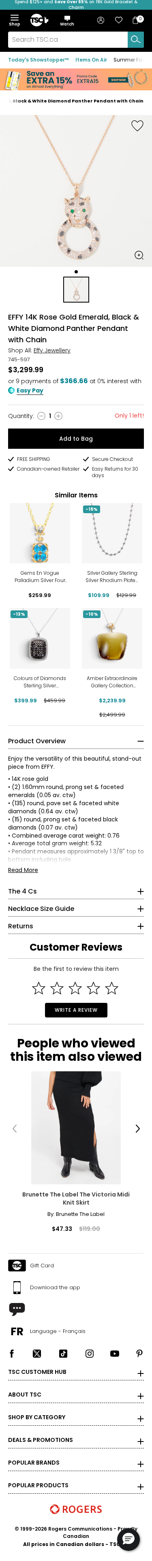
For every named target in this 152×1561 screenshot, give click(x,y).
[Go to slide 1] (76, 272)
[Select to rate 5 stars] (111, 988)
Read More (23, 870)
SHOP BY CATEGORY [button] (36, 1417)
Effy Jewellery (52, 350)
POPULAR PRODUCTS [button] (38, 1485)
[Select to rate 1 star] (38, 988)
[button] (67, 20)
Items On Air (91, 59)
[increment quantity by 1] (58, 416)
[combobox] (76, 40)
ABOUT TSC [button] (24, 1394)
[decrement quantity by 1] (41, 416)
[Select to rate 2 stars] (57, 988)
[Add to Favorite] (137, 125)
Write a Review (76, 1010)
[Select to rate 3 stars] (75, 988)
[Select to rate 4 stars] (93, 988)
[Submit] (136, 40)
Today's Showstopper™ (38, 59)
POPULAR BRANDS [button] (34, 1463)
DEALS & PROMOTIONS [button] (40, 1440)
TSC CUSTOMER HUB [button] (37, 1372)
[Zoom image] (139, 255)
